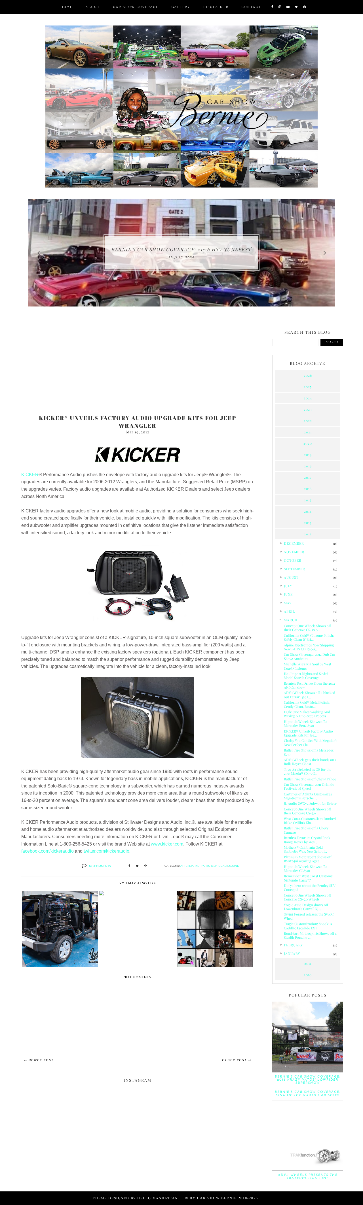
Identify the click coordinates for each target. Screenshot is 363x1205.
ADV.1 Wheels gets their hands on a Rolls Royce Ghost (310, 761)
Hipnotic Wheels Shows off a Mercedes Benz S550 (305, 723)
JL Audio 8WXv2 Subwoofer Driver (310, 803)
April (289, 611)
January (292, 953)
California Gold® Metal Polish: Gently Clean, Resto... (307, 704)
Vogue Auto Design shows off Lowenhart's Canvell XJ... (306, 906)
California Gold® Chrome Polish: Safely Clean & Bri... (309, 637)
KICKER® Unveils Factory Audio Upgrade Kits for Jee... (308, 733)
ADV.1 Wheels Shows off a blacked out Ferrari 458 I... (309, 694)
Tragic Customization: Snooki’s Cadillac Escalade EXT (308, 925)
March (290, 620)
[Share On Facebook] (129, 866)
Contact (251, 6)
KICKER (30, 474)
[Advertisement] (137, 366)
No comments (100, 866)
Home (67, 6)
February (293, 945)
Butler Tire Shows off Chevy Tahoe (310, 779)
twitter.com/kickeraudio (106, 851)
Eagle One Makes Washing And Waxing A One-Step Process (307, 714)
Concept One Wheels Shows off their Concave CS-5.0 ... (307, 811)
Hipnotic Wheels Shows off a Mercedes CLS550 (305, 868)
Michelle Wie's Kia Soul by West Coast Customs (307, 666)
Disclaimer (216, 6)
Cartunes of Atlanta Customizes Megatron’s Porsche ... (308, 796)
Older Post (234, 1060)
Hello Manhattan (157, 1198)
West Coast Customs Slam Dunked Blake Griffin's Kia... (310, 820)
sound (234, 865)
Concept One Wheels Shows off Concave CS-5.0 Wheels (307, 897)
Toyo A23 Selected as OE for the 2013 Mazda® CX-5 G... (307, 771)
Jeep (214, 865)
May (288, 603)
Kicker (223, 865)
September (294, 569)
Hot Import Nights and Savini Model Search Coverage (306, 675)
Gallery (181, 6)
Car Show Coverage (136, 6)
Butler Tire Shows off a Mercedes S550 (309, 752)
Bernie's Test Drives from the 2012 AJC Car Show (309, 685)
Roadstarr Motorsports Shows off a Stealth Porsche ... (310, 935)
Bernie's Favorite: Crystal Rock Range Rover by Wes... (307, 839)
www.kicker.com (167, 844)
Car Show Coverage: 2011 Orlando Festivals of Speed (309, 786)
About (93, 6)
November (294, 552)
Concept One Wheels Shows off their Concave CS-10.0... (307, 627)
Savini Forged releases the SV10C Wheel (309, 916)
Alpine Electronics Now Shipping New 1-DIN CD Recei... (309, 647)
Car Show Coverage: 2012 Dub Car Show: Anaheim (309, 656)
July (288, 586)
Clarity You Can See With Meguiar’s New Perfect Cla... (310, 742)
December (294, 543)
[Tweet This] (137, 866)
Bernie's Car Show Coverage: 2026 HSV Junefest (181, 249)
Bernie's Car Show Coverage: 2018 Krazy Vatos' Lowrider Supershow (308, 1080)
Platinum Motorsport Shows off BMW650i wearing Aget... (308, 859)
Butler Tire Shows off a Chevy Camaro (306, 830)
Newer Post (41, 1060)
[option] (181, 252)
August (291, 577)
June (288, 594)
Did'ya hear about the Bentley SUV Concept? (309, 887)
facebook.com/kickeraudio (47, 851)
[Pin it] (145, 866)
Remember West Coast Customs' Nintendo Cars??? (308, 878)
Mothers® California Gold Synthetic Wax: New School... (305, 849)
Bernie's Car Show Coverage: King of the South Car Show (308, 1094)
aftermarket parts (195, 865)
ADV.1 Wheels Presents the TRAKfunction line (308, 1177)
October (292, 560)
